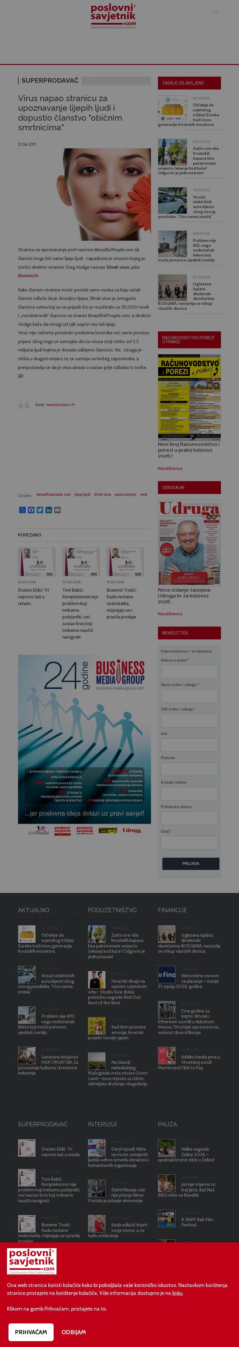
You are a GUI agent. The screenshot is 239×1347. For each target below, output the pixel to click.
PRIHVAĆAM (31, 1332)
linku (177, 1293)
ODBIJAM (73, 1332)
